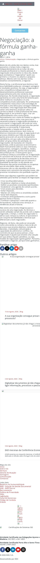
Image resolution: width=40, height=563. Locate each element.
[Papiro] (20, 516)
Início (2, 59)
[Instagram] (23, 549)
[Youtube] (18, 549)
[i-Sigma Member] (20, 508)
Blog (21, 312)
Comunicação (11, 59)
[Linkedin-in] (12, 549)
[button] (20, 25)
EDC (16, 559)
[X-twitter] (7, 549)
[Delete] (20, 523)
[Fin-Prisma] (20, 513)
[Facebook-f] (2, 549)
